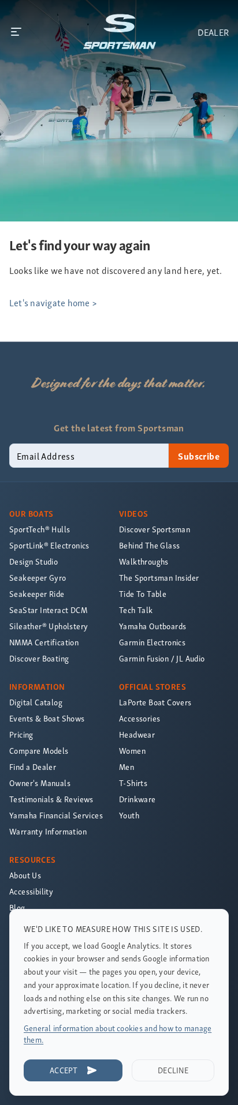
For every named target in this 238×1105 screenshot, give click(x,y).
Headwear (137, 734)
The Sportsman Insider (159, 577)
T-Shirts (133, 782)
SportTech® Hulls (39, 529)
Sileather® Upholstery (48, 626)
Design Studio (33, 561)
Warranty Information (48, 831)
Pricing (21, 734)
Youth (129, 815)
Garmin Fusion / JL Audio (162, 658)
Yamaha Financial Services (56, 815)
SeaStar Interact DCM (48, 609)
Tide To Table (142, 593)
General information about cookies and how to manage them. (117, 1034)
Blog (17, 907)
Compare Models (39, 750)
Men (126, 766)
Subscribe (199, 455)
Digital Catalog (35, 702)
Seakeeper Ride (37, 593)
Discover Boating (39, 658)
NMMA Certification (44, 642)
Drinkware (137, 799)
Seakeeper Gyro (37, 577)
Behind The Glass (149, 545)
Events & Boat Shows (47, 718)
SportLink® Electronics (49, 545)
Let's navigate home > (53, 302)
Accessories (139, 718)
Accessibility (31, 891)
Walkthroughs (144, 561)
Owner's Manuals (39, 782)
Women (132, 750)
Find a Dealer (32, 766)
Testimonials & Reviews (51, 799)
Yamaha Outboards (152, 626)
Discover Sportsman (154, 529)
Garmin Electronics (152, 642)
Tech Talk (136, 609)
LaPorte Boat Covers (155, 702)
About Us (25, 875)
